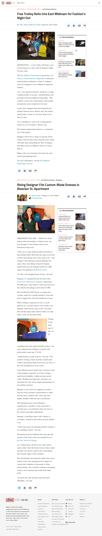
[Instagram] (66, 514)
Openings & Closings (57, 516)
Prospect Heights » (64, 223)
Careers (82, 514)
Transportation (42, 524)
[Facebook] (66, 506)
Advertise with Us (84, 506)
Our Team (82, 511)
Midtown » (61, 41)
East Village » (63, 235)
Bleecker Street (41, 269)
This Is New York (56, 522)
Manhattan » (62, 50)
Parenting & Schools (43, 516)
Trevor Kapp (36, 25)
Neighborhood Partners (86, 504)
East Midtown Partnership (29, 75)
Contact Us (82, 509)
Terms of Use (9, 527)
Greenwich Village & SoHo (28, 180)
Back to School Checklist (58, 504)
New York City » (63, 244)
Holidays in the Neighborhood (60, 524)
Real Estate (41, 522)
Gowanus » (61, 59)
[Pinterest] (66, 509)
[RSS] (66, 516)
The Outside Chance (57, 506)
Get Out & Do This (57, 514)
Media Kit (82, 516)
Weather (40, 529)
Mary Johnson (24, 25)
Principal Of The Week (58, 519)
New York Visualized (57, 509)
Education (40, 509)
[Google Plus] (66, 511)
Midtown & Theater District (29, 9)
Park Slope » (62, 214)
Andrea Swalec (36, 195)
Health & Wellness (43, 514)
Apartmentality (56, 511)
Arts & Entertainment (49, 9)
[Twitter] (66, 504)
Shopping (59, 180)
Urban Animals (42, 527)
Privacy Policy (17, 527)
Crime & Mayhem (42, 506)
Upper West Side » (64, 71)
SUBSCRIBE (71, 522)
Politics (40, 519)
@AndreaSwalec (36, 198)
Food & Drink (41, 511)
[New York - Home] (10, 3)
